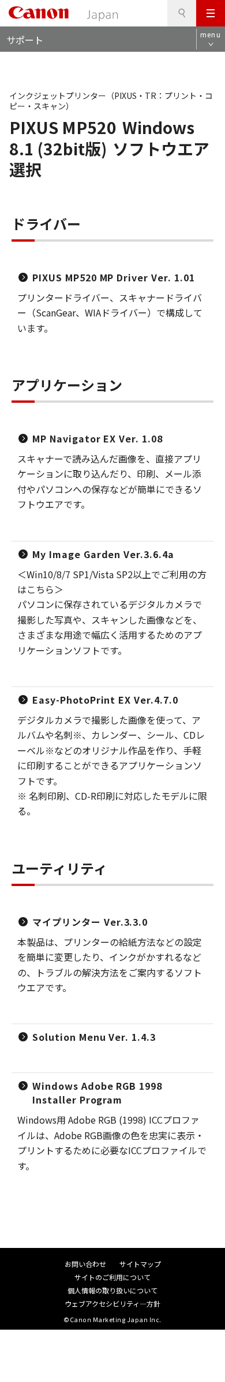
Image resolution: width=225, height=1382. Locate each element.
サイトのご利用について (112, 1277)
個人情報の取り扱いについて (113, 1290)
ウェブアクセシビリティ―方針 (112, 1303)
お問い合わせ (85, 1264)
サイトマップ (140, 1264)
